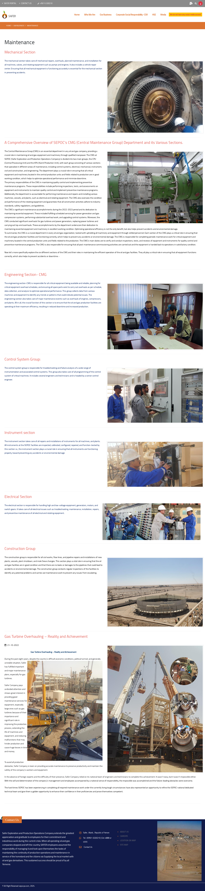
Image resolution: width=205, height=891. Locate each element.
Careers (124, 836)
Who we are (89, 14)
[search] (196, 3)
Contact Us (26, 3)
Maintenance (32, 25)
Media (163, 14)
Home (8, 25)
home (77, 14)
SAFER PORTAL (9, 3)
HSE (154, 14)
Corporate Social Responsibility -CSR (132, 14)
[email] (191, 3)
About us (124, 832)
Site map (124, 845)
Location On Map (128, 840)
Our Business (105, 14)
